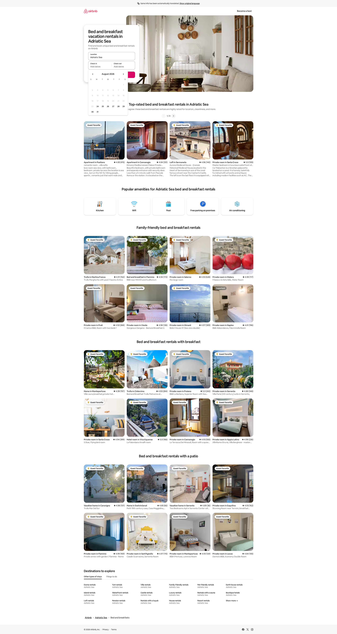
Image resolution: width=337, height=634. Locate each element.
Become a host (244, 11)
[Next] (173, 116)
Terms (114, 629)
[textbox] (100, 66)
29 (123, 106)
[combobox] (111, 57)
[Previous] (164, 116)
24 (98, 106)
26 (108, 106)
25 (103, 106)
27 (113, 106)
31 (98, 112)
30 (92, 112)
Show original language (190, 3)
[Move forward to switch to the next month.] (123, 74)
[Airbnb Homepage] (90, 11)
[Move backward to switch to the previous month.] (93, 74)
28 (118, 106)
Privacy (105, 629)
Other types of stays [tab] (93, 576)
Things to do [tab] (111, 576)
